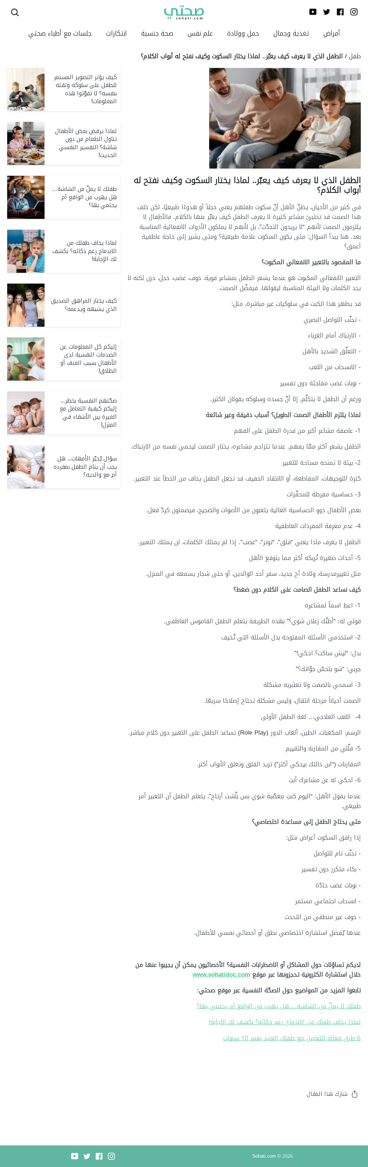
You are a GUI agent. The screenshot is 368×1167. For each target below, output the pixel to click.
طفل (355, 56)
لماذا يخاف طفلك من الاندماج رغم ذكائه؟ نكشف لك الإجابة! (285, 1022)
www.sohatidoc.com (221, 974)
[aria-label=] (15, 12)
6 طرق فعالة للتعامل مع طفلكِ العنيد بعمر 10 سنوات (292, 1038)
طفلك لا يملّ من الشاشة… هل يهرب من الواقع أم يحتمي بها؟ (279, 1006)
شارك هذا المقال (327, 1093)
